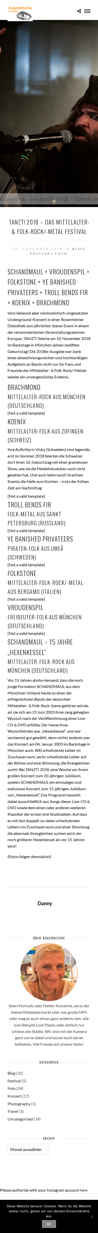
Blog (79, 249)
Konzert (15, 1096)
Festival (41, 253)
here (83, 1190)
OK (49, 1224)
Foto (61, 253)
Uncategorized (20, 1119)
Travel (13, 1111)
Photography (19, 1103)
